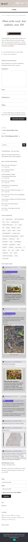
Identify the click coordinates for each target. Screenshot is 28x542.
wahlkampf (5, 253)
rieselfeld (11, 247)
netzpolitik (4, 244)
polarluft (13, 54)
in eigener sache (16, 233)
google (9, 230)
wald (11, 253)
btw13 (7, 222)
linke (18, 239)
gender (4, 230)
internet (22, 236)
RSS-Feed (4, 505)
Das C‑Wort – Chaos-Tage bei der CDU (11, 208)
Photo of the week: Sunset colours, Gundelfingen (13, 194)
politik (18, 244)
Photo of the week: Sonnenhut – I (9, 165)
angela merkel (9, 219)
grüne (14, 230)
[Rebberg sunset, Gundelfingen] (9, 517)
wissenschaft (5, 258)
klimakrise (4, 239)
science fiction (18, 247)
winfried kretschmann (7, 255)
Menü (14, 9)
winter (16, 255)
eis (9, 54)
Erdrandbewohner (9, 401)
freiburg (8, 227)
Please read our (12, 492)
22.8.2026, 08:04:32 (7, 315)
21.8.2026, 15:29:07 (19, 401)
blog (3, 222)
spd (9, 250)
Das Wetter (7, 52)
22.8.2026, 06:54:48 (17, 427)
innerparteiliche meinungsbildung (10, 236)
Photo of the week (17, 52)
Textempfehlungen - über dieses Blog (10, 151)
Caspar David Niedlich (10, 313)
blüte (5, 54)
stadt (13, 250)
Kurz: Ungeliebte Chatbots (8, 170)
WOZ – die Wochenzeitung (11, 271)
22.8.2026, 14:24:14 (7, 273)
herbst (18, 230)
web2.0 (15, 253)
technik (17, 250)
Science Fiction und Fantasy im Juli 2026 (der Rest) (14, 199)
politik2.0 (4, 247)
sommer (4, 250)
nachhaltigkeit (18, 241)
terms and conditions (16, 492)
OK (14, 539)
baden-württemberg (19, 219)
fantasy (20, 224)
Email (3, 485)
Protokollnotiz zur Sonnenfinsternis (10, 185)
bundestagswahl (15, 222)
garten (18, 227)
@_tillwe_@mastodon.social (8, 464)
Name (3, 89)
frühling (13, 227)
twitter (22, 250)
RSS (7, 472)
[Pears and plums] (6, 515)
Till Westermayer (21, 15)
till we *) (21, 3)
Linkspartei (5, 241)
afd (3, 219)
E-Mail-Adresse (6, 97)
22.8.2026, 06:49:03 (17, 451)
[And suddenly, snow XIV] (14, 33)
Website (3, 105)
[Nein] (26, 537)
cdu (16, 224)
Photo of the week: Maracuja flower (10, 203)
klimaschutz (12, 239)
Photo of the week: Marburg (8, 181)
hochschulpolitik (6, 233)
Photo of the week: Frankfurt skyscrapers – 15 (12, 190)
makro (11, 241)
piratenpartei (12, 244)
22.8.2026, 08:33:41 (17, 361)
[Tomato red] (21, 517)
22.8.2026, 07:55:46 (17, 421)
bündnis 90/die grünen (7, 224)
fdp (3, 227)
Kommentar (5, 69)
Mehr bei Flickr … (6, 525)
